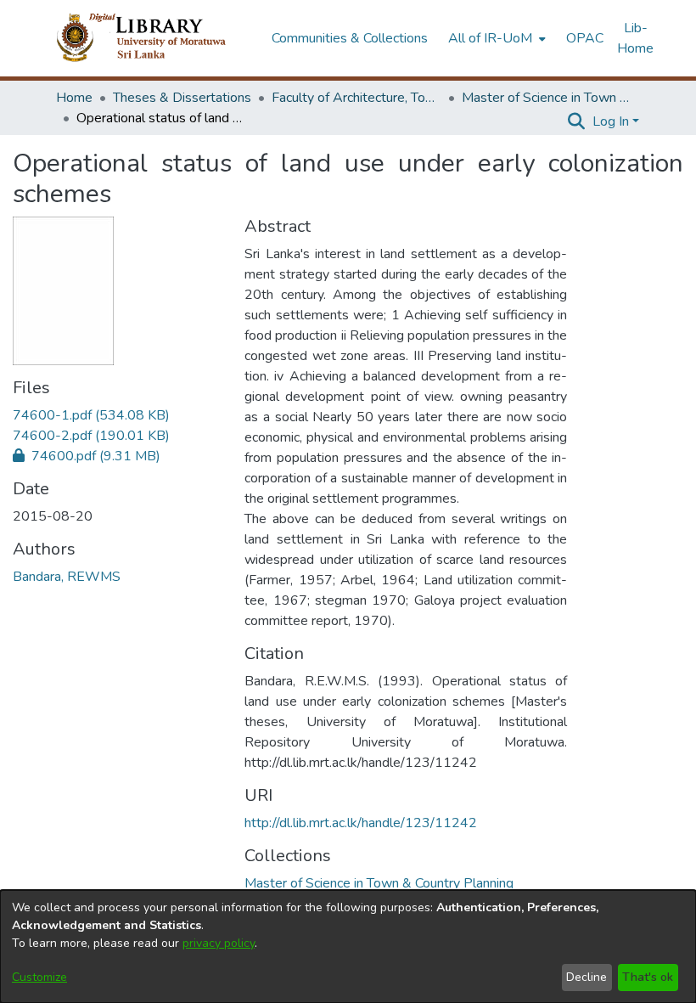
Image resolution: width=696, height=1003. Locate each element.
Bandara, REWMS (67, 576)
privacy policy (218, 943)
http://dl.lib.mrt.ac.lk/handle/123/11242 (360, 823)
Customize (39, 977)
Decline (586, 977)
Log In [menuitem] (610, 121)
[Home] (155, 38)
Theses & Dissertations (182, 97)
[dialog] (348, 946)
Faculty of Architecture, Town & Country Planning (356, 97)
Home (74, 97)
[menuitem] (495, 38)
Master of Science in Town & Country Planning (546, 97)
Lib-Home (635, 38)
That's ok (647, 977)
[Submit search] (576, 121)
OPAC (584, 38)
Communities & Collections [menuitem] (350, 38)
